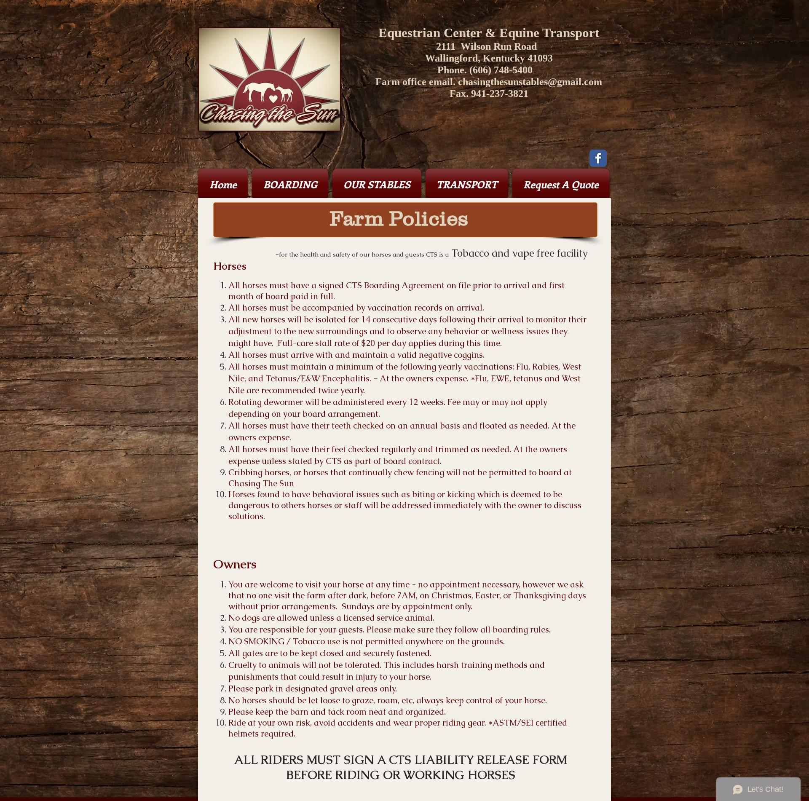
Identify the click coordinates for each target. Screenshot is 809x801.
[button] (290, 184)
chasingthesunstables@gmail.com (530, 81)
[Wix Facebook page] (598, 158)
